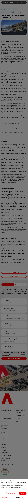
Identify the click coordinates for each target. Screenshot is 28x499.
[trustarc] (23, 497)
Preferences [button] (11, 493)
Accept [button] (22, 493)
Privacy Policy (5, 497)
